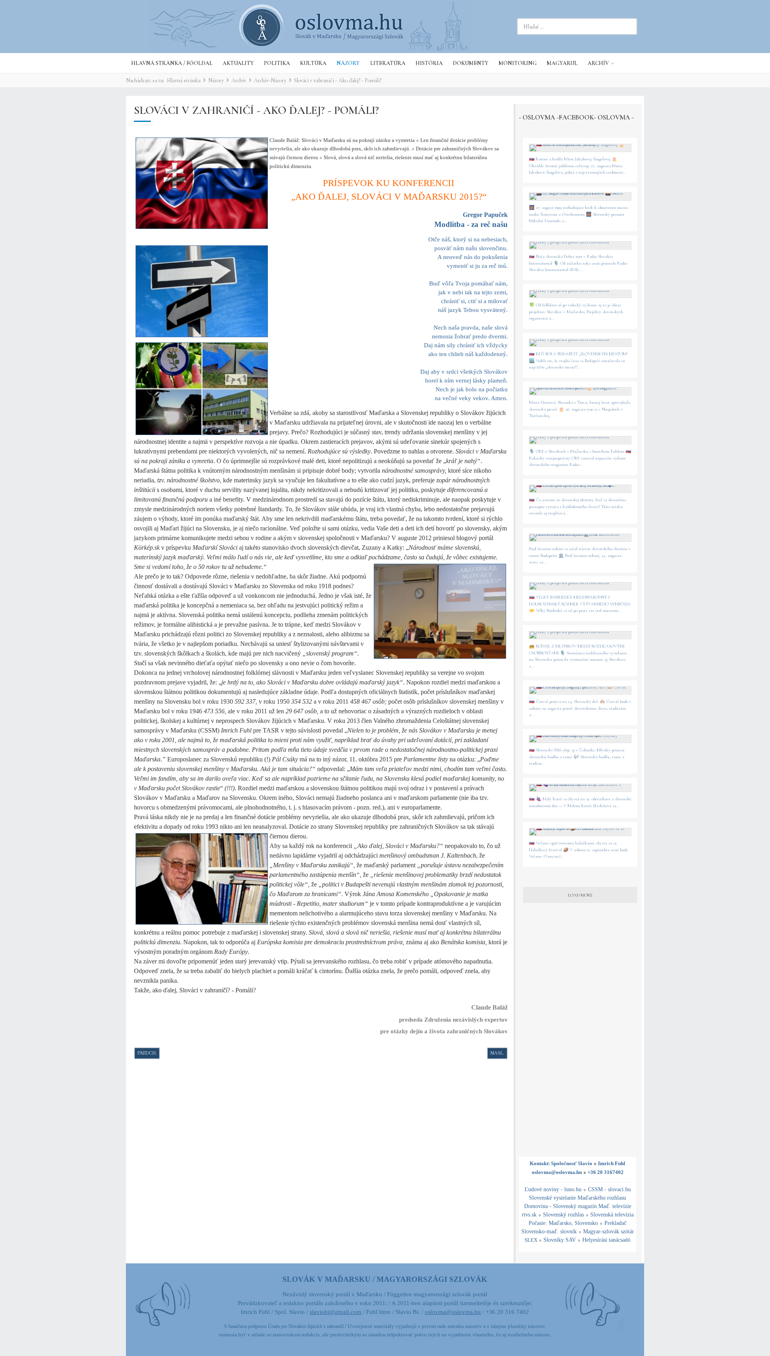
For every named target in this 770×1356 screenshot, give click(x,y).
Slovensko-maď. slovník (549, 1231)
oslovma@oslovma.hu (557, 1172)
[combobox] (577, 26)
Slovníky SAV (559, 1240)
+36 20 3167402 (606, 1172)
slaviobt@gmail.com (335, 1312)
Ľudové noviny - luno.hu (553, 1189)
